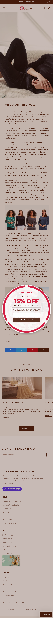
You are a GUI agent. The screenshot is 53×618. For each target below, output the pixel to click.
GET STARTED (26, 320)
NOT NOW (26, 329)
